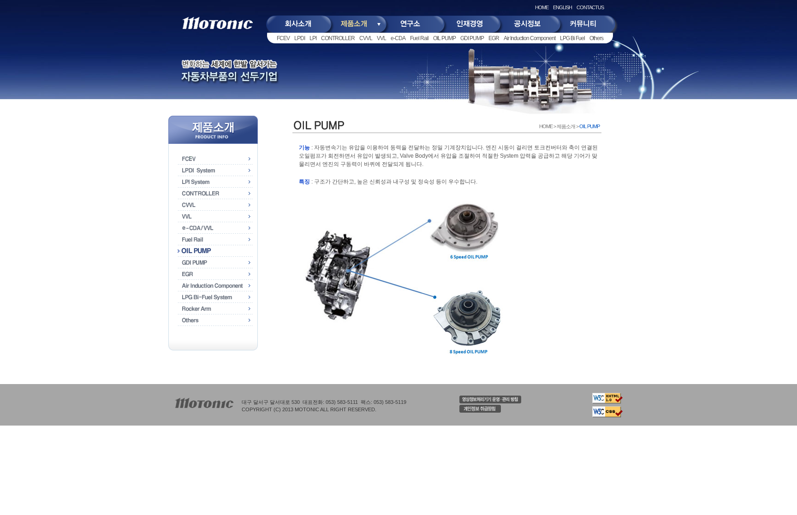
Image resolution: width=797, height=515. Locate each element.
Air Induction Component (529, 38)
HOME (541, 7)
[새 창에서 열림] (490, 401)
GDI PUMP (472, 38)
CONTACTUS (590, 7)
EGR (493, 38)
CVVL (365, 38)
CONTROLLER (338, 38)
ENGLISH (562, 7)
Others (596, 38)
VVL (381, 38)
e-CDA (398, 38)
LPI (312, 38)
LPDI (299, 38)
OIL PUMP (444, 38)
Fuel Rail (419, 38)
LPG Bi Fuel (572, 38)
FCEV (283, 38)
